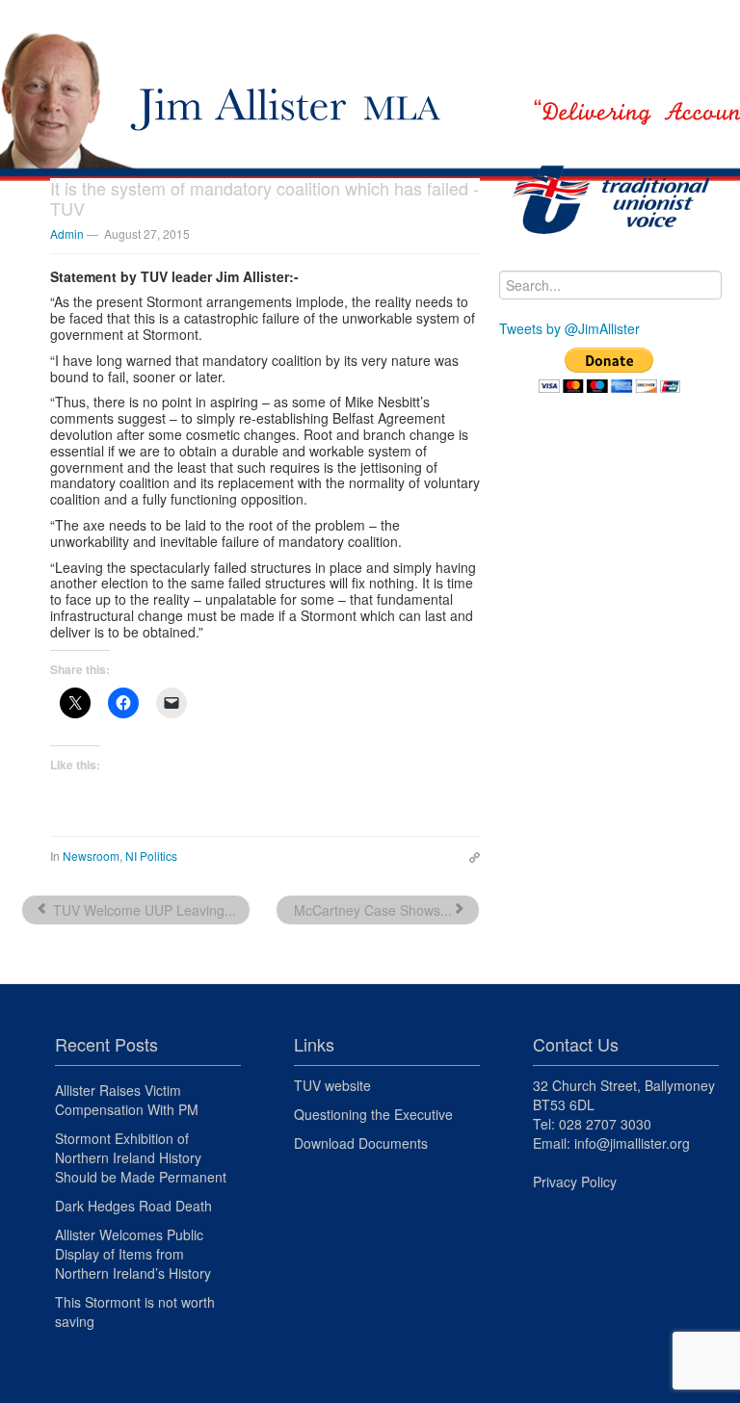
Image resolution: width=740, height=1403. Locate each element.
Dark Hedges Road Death (133, 1205)
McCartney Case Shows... (371, 910)
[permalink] (470, 855)
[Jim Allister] (370, 65)
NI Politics (151, 855)
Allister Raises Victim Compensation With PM (126, 1099)
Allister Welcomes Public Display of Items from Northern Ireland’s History (133, 1254)
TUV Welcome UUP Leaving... (142, 910)
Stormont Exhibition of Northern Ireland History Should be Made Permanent (140, 1157)
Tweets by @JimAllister (569, 328)
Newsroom (91, 855)
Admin (67, 233)
